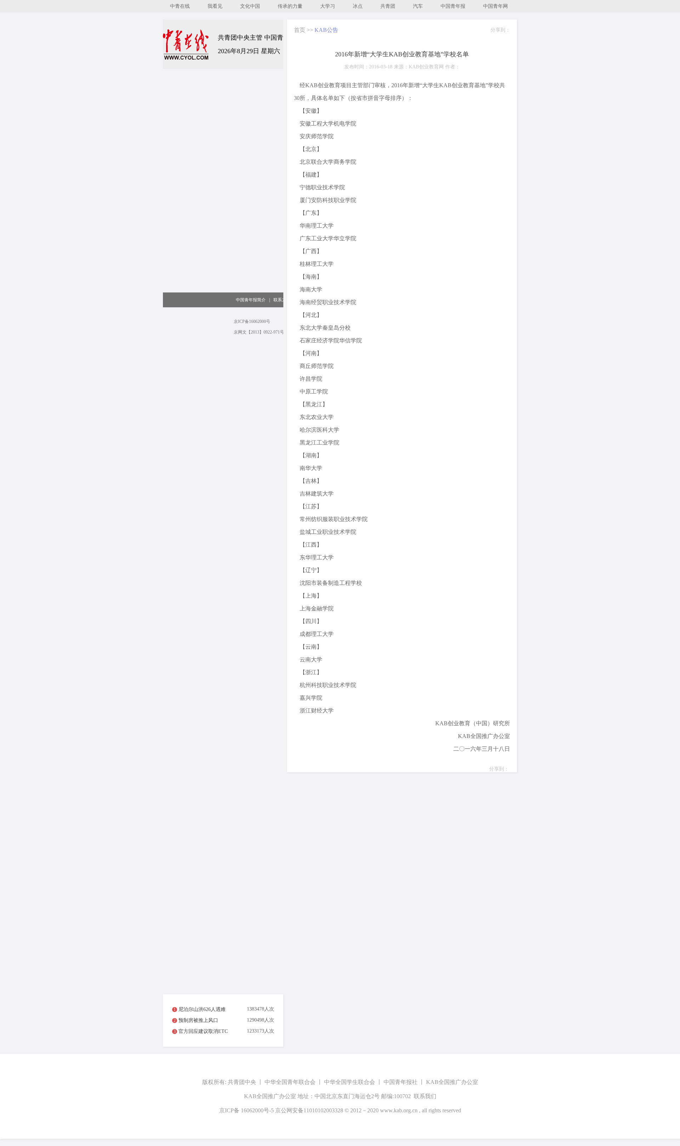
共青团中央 (242, 1082)
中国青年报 (453, 6)
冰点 (358, 6)
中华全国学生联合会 (349, 1082)
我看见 (215, 6)
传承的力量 (290, 6)
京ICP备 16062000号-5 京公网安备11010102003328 (281, 1110)
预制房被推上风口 (198, 1020)
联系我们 (425, 1096)
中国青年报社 (401, 1082)
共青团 (387, 6)
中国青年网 (495, 6)
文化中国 (250, 6)
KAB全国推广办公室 (452, 1082)
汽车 (418, 6)
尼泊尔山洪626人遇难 (202, 1009)
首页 (299, 30)
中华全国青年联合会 (290, 1082)
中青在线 (180, 6)
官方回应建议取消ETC (203, 1031)
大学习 (327, 6)
